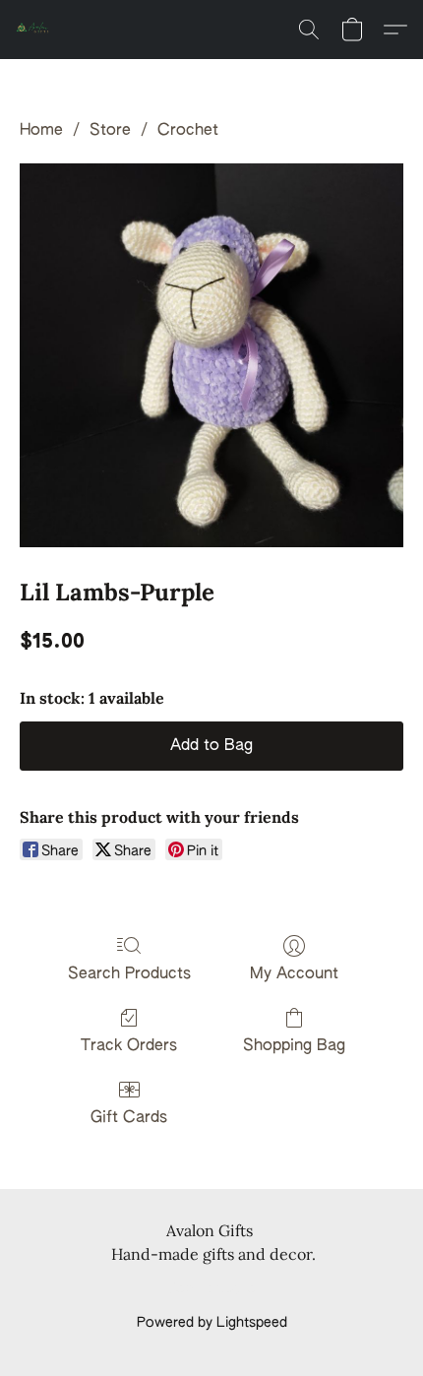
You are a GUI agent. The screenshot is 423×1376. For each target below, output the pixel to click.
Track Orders (129, 1046)
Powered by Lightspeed (212, 1323)
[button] (35, 29)
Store (110, 131)
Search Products (129, 974)
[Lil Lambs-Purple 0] (211, 355)
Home (41, 131)
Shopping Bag (294, 1046)
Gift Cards (129, 1118)
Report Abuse (212, 1289)
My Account (294, 974)
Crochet (187, 131)
